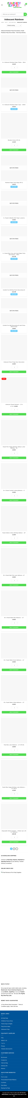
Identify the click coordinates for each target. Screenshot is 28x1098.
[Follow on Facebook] (10, 11)
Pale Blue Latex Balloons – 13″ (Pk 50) (14, 744)
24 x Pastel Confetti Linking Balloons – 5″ (14, 490)
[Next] (17, 849)
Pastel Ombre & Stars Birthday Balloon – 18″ (14, 532)
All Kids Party (4, 1018)
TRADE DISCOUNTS (6, 1048)
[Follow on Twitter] (15, 11)
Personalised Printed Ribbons (8, 1079)
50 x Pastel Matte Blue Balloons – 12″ (14, 617)
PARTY (6, 22)
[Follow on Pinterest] (17, 11)
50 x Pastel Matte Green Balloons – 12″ (14, 660)
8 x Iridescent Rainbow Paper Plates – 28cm (14, 62)
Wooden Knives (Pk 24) (14, 140)
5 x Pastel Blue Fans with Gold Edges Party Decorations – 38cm (14, 254)
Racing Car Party (5, 1088)
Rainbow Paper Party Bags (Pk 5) (14, 182)
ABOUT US (4, 1040)
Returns (3, 1068)
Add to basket (14, 72)
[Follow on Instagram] (12, 11)
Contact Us (4, 1060)
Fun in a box (4, 1077)
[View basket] (25, 5)
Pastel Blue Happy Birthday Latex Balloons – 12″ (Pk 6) (14, 788)
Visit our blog (4, 1063)
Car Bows (3, 1082)
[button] (2, 5)
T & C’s (3, 1043)
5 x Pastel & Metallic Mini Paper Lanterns (14, 218)
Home (2, 22)
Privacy (3, 1046)
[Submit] (25, 14)
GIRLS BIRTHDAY (12, 22)
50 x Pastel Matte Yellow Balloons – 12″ (14, 702)
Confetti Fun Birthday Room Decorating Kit (14, 290)
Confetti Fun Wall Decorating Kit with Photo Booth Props (14, 326)
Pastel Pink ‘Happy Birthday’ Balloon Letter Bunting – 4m (14, 447)
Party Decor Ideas (5, 1026)
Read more (14, 186)
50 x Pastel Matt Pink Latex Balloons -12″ (14, 575)
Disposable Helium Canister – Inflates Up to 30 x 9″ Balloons (14, 831)
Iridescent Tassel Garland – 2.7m (14, 404)
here (17, 1006)
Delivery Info (4, 1065)
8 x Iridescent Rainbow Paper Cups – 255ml (14, 104)
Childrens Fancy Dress (7, 1021)
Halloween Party (5, 1029)
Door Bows (4, 1085)
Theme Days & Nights (6, 1023)
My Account (4, 1057)
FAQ (2, 1037)
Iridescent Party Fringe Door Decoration (14, 362)
